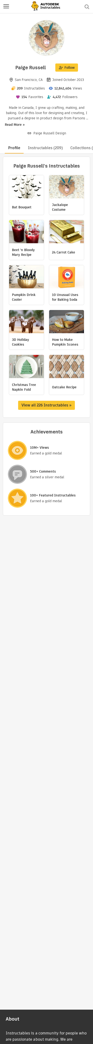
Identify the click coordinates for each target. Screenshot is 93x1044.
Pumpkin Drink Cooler (24, 297)
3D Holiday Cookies (20, 342)
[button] (6, 6)
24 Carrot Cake (63, 252)
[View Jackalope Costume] (66, 187)
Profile (14, 148)
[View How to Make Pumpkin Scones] (66, 322)
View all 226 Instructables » (46, 405)
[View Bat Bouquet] (26, 187)
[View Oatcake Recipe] (66, 367)
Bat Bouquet (21, 207)
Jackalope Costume (60, 207)
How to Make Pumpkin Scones (65, 342)
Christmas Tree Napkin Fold (24, 387)
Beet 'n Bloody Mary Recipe (23, 252)
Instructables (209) (45, 148)
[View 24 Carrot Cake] (66, 232)
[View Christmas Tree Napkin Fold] (26, 367)
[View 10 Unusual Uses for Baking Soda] (66, 277)
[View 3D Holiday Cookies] (26, 322)
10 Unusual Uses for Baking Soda (65, 297)
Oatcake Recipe (64, 387)
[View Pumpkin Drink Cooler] (26, 277)
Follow (69, 67)
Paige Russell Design (49, 133)
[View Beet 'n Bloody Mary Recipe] (26, 232)
